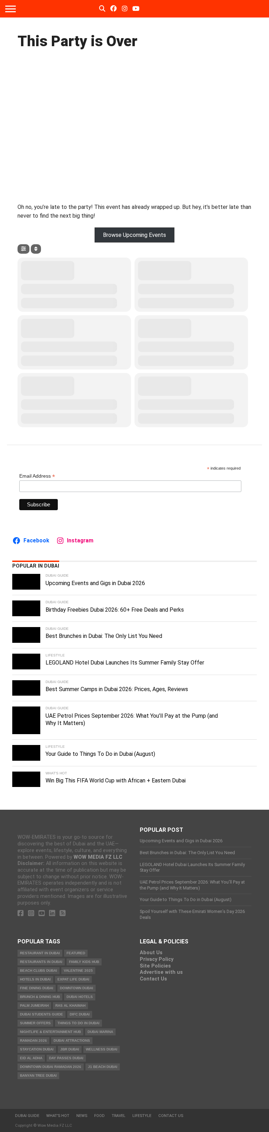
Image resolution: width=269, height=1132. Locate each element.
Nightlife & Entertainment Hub (50, 1032)
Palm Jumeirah (34, 1005)
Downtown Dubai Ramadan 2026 (50, 1067)
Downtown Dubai (76, 988)
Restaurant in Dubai (40, 953)
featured (76, 953)
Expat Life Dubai (73, 979)
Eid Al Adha (31, 1058)
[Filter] (23, 249)
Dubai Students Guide (41, 1014)
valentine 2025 (78, 970)
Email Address (37, 476)
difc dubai (80, 1014)
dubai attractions (72, 1040)
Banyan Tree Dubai (38, 1075)
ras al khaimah (70, 1005)
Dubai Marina (100, 1032)
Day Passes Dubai (66, 1058)
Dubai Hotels (80, 997)
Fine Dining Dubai (36, 988)
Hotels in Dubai (35, 979)
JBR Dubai (69, 1049)
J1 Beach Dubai (102, 1067)
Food (99, 1115)
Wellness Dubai (101, 1049)
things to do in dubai (78, 1023)
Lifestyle (141, 1115)
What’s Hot (57, 1115)
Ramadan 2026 (33, 1040)
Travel (118, 1115)
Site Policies (155, 966)
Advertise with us (161, 972)
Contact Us (153, 979)
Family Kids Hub (84, 962)
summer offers (35, 1023)
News (81, 1115)
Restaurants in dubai (41, 962)
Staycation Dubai (37, 1049)
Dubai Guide (27, 1115)
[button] (135, 234)
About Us (151, 953)
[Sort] (36, 249)
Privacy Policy (156, 959)
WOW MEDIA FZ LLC (98, 857)
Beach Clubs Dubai (38, 970)
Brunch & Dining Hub (40, 997)
